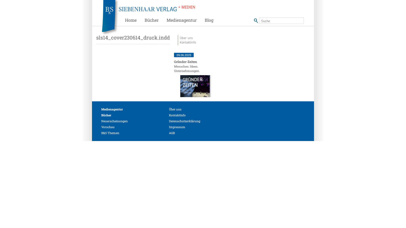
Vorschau (108, 127)
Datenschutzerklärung (184, 121)
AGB (172, 133)
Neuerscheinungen (114, 121)
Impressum (177, 127)
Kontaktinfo (188, 42)
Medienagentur (182, 20)
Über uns (175, 109)
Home (131, 20)
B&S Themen (110, 133)
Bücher (152, 20)
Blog (209, 20)
